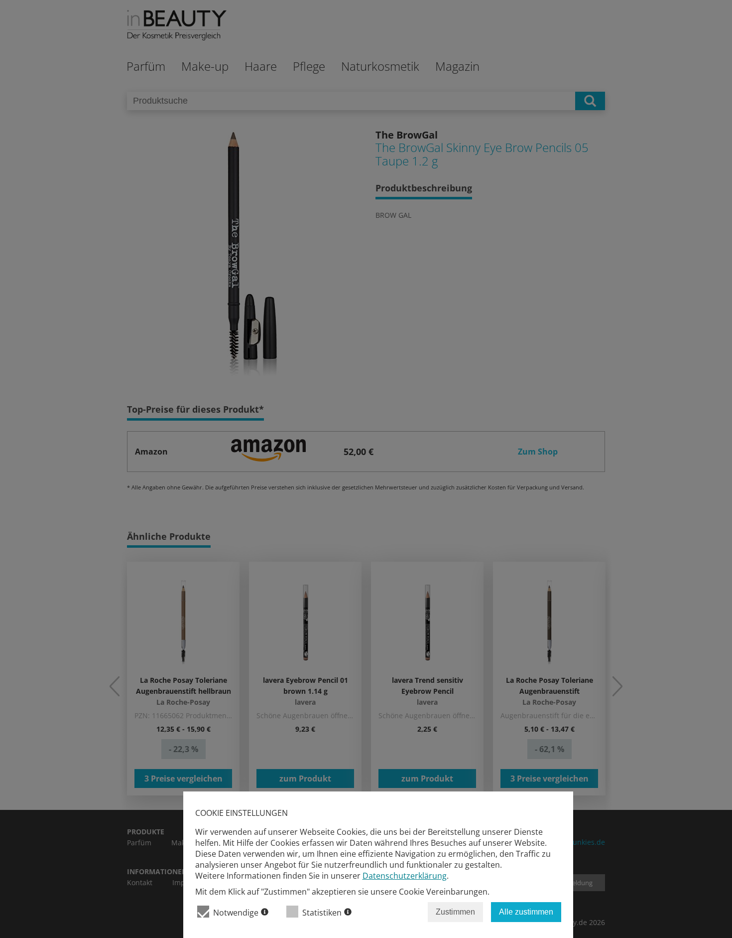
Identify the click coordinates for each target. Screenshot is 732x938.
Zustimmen (455, 912)
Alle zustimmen (526, 912)
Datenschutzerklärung (405, 875)
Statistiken (322, 912)
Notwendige (235, 912)
